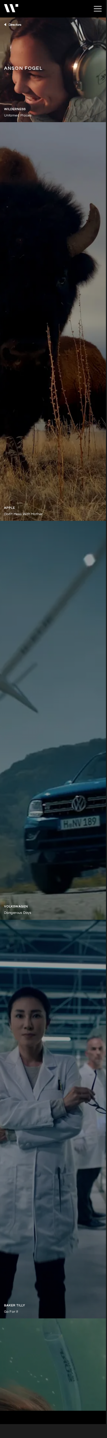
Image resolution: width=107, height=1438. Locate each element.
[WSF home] (48, 8)
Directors (15, 24)
